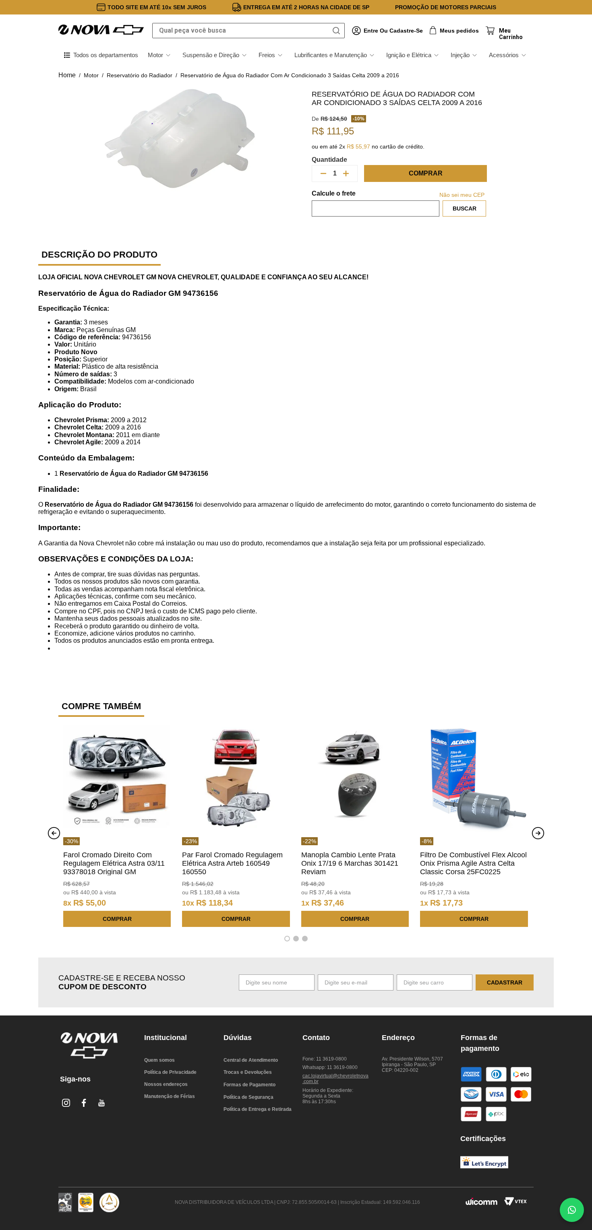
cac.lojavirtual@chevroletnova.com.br (335, 1078)
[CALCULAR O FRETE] (464, 208)
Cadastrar (504, 982)
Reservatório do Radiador (139, 75)
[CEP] (375, 203)
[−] (323, 173)
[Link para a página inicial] (67, 75)
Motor (91, 75)
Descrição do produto (99, 255)
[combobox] (248, 30)
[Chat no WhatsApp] (572, 1210)
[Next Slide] (538, 833)
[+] (346, 173)
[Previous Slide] (54, 833)
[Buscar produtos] (337, 30)
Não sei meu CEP (461, 195)
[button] (287, 938)
